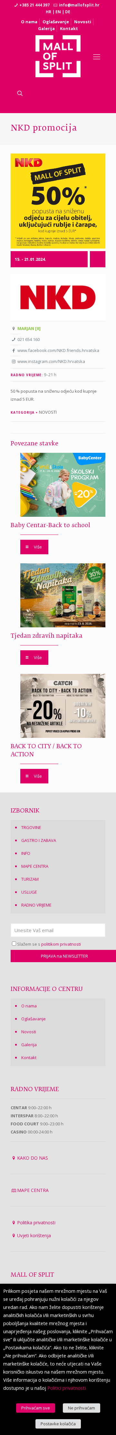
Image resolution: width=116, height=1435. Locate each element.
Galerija (46, 28)
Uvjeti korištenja (34, 1235)
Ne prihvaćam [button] (81, 1408)
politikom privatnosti (61, 944)
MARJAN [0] (29, 328)
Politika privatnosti (36, 1222)
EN (58, 12)
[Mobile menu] (96, 56)
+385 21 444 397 (34, 5)
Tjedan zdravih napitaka (46, 636)
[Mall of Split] (58, 56)
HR (48, 12)
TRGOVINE (31, 827)
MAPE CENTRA (34, 866)
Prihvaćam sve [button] (35, 1408)
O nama (29, 22)
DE (67, 12)
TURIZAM (30, 879)
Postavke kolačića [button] (58, 1424)
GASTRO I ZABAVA (38, 840)
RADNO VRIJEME (36, 905)
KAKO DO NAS (32, 1158)
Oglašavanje (56, 22)
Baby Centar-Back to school (50, 525)
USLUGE (29, 892)
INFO (25, 853)
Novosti (82, 22)
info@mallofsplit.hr (79, 5)
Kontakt (69, 28)
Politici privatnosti (66, 1388)
